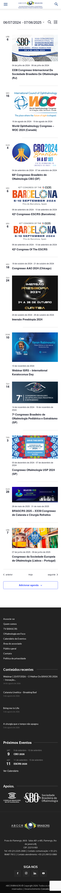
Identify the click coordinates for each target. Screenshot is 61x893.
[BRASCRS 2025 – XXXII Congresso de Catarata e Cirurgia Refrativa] (35, 494)
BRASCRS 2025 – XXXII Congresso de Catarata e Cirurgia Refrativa (34, 513)
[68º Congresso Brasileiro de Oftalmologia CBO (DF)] (35, 154)
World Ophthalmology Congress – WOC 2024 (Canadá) (33, 128)
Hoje (30, 574)
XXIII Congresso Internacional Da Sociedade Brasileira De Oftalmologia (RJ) (35, 74)
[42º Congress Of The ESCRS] (35, 231)
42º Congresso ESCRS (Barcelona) (33, 214)
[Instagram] (26, 873)
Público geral (9, 648)
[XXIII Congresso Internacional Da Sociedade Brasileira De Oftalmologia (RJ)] (35, 48)
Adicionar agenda (29, 585)
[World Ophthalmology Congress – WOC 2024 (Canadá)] (35, 104)
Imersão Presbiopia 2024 (27, 319)
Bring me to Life (11, 708)
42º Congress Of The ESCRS (29, 249)
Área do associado (12, 643)
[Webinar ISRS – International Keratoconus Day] (35, 347)
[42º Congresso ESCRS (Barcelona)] (35, 195)
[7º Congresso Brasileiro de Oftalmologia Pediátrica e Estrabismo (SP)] (35, 392)
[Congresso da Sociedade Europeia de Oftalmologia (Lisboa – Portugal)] (35, 538)
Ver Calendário (11, 770)
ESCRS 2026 (20, 763)
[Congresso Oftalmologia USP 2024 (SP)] (35, 447)
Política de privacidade (14, 658)
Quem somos (10, 623)
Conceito (45, 889)
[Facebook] (17, 873)
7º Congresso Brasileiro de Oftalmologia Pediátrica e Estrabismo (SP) (35, 418)
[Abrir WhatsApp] (53, 885)
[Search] (56, 4)
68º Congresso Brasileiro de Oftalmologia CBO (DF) (29, 177)
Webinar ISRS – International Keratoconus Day (29, 372)
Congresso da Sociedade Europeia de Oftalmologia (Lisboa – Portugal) (33, 558)
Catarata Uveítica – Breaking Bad (20, 692)
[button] (5, 4)
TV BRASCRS (10, 628)
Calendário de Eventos (14, 638)
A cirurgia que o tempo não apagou (20, 723)
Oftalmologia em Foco (14, 633)
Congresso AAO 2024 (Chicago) (31, 268)
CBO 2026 (19, 754)
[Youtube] (43, 873)
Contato (7, 653)
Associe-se (9, 618)
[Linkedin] (35, 873)
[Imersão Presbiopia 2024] (35, 293)
